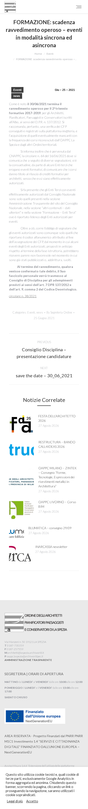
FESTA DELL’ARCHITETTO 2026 (57, 418)
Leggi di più (15, 801)
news (16, 96)
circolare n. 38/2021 (23, 296)
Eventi (17, 90)
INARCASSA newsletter (51, 547)
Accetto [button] (32, 801)
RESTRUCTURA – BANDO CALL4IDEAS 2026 (56, 444)
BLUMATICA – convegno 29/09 (50, 528)
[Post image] (21, 424)
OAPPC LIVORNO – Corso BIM (57, 504)
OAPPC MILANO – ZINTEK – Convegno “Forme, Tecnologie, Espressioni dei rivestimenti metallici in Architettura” (57, 477)
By (59, 312)
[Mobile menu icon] (78, 7)
